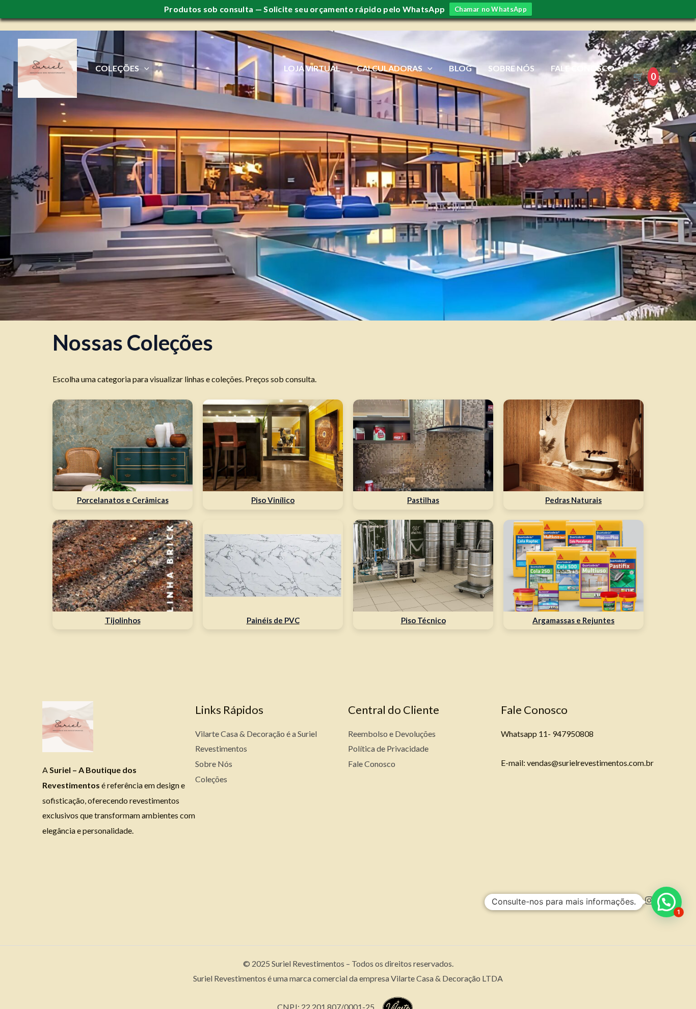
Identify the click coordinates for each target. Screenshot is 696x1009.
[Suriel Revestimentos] (47, 67)
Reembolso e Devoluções (392, 733)
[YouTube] (627, 900)
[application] (144, 68)
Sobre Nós (511, 68)
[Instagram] (649, 900)
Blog (460, 68)
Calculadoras (389, 68)
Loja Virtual (312, 68)
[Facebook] (605, 900)
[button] (666, 902)
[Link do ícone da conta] (673, 68)
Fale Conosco (582, 68)
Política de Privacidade (388, 748)
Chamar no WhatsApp (490, 9)
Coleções (117, 68)
